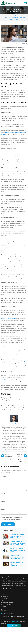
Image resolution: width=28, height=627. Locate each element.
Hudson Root (4, 44)
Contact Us (4, 606)
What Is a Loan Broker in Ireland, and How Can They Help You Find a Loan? (17, 543)
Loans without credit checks (8, 318)
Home (3, 592)
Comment (4, 476)
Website (3, 509)
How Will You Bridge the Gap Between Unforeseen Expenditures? (17, 564)
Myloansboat (15, 621)
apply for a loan (5, 379)
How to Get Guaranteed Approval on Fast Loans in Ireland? (17, 550)
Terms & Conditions (7, 602)
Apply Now (14, 625)
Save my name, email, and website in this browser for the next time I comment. (12, 518)
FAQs (2, 594)
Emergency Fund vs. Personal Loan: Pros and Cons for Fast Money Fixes (17, 557)
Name (3, 493)
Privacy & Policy (6, 604)
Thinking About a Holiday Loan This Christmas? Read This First (17, 536)
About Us (4, 598)
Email (3, 501)
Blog (2, 600)
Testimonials (5, 596)
